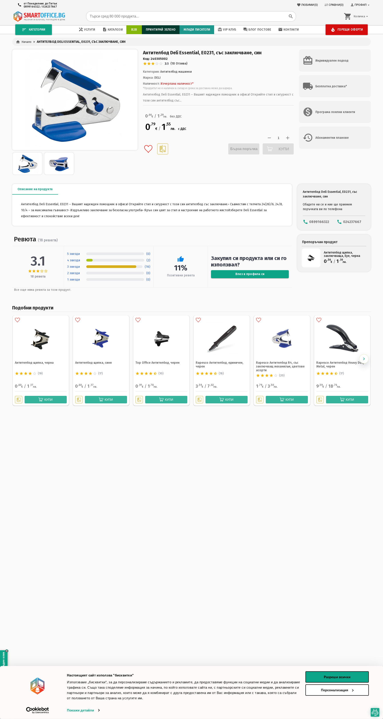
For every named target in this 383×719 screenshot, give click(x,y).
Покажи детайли (80, 710)
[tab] (35, 189)
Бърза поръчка (244, 149)
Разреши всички (337, 677)
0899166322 (32, 6)
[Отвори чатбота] (375, 712)
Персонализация (334, 690)
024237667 (49, 6)
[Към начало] (39, 16)
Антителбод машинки (176, 72)
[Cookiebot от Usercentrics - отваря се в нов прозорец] (37, 710)
